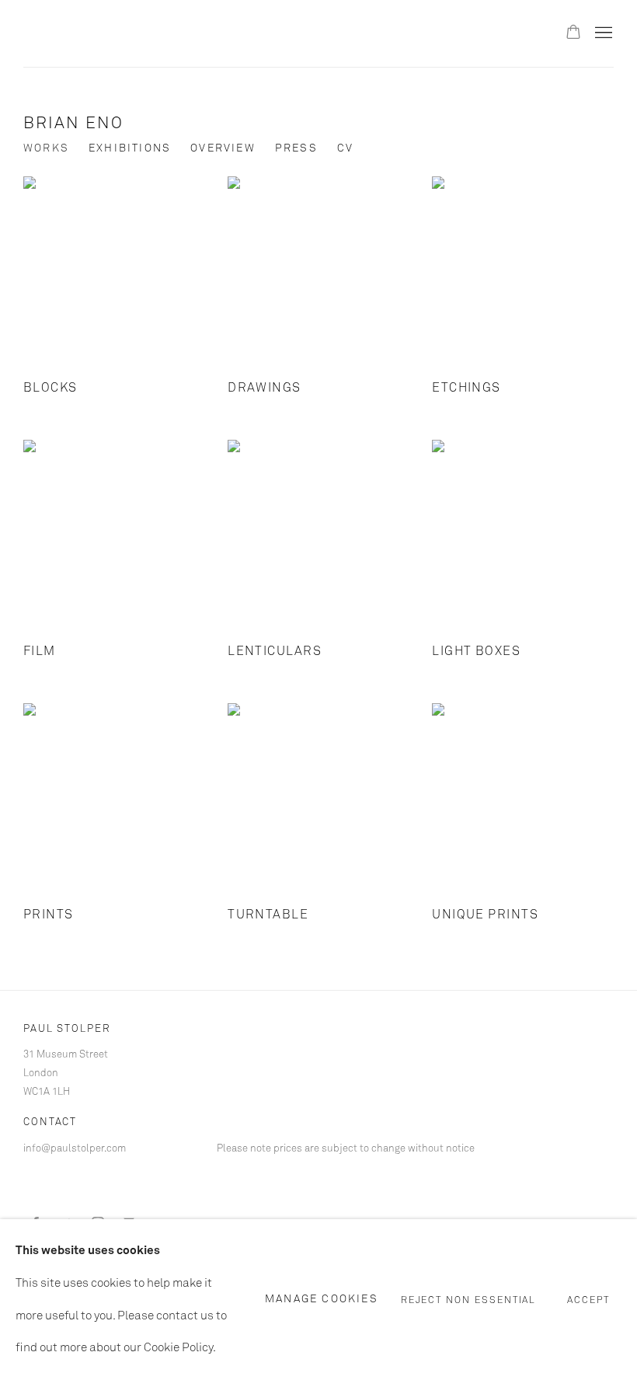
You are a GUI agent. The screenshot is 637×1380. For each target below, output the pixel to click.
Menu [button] (602, 33)
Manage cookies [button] (321, 1299)
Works (46, 148)
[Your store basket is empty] (573, 33)
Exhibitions (130, 148)
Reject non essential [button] (469, 1300)
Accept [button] (588, 1300)
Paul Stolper (108, 33)
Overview (223, 148)
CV (345, 148)
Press (296, 148)
